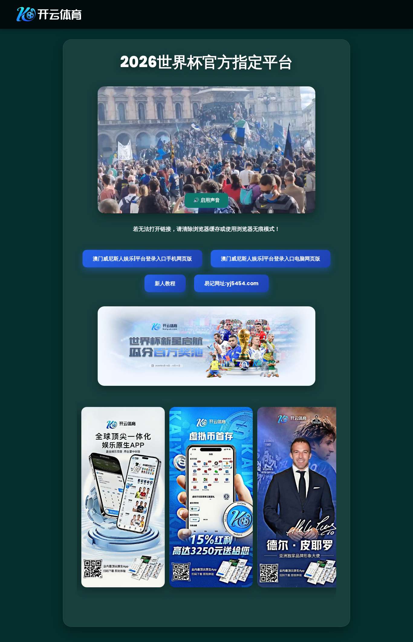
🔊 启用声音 (206, 200)
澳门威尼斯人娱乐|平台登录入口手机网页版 (142, 258)
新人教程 (165, 283)
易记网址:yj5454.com (231, 283)
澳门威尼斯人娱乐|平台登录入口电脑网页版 (270, 258)
